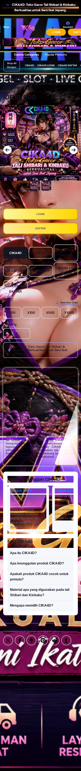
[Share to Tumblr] (66, 640)
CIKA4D (11, 373)
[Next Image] (73, 150)
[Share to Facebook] (20, 640)
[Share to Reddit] (55, 640)
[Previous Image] (7, 150)
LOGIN (56, 32)
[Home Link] (28, 28)
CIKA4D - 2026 (14, 618)
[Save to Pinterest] (43, 640)
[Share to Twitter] (8, 640)
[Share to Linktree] (31, 640)
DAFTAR (40, 228)
